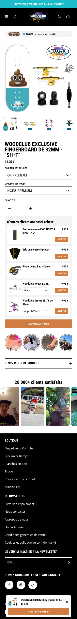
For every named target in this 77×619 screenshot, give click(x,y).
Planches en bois (16, 464)
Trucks (9, 471)
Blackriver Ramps (16, 456)
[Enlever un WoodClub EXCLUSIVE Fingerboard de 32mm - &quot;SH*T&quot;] (9, 208)
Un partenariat (14, 527)
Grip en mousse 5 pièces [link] (36, 249)
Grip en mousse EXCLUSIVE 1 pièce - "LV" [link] (39, 231)
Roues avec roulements (20, 479)
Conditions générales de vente (25, 535)
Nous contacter (15, 511)
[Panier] (68, 16)
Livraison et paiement (19, 504)
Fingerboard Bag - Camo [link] (36, 266)
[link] (15, 234)
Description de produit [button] (22, 363)
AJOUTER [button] (61, 239)
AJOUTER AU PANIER (38, 611)
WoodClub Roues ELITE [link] (36, 283)
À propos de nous (17, 519)
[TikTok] (32, 585)
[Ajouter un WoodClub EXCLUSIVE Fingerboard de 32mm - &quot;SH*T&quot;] (30, 208)
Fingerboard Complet (19, 448)
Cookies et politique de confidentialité (30, 542)
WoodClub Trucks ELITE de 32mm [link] (38, 302)
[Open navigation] (9, 16)
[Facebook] (9, 585)
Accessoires (12, 487)
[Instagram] (21, 585)
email (11, 562)
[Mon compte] (59, 16)
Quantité (10, 200)
